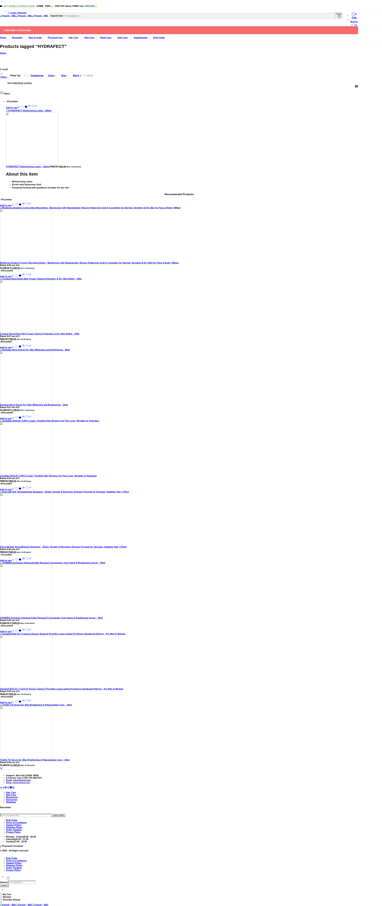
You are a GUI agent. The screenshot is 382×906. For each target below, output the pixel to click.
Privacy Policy (13, 832)
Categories (37, 75)
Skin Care (89, 37)
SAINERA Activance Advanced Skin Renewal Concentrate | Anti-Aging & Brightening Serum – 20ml (51, 618)
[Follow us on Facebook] (3, 788)
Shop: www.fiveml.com (18, 782)
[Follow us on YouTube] (11, 788)
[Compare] (35, 108)
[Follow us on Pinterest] (5, 788)
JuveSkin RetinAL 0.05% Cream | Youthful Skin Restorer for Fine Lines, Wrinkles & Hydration (48, 476)
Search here (57, 16)
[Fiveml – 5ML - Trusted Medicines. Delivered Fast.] (24, 16)
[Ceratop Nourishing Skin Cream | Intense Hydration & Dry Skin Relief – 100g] (179, 305)
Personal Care (55, 37)
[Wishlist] (24, 108)
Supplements (140, 37)
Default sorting (23, 83)
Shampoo (11, 802)
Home (3, 37)
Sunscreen (11, 799)
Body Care (105, 37)
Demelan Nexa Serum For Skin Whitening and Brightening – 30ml (34, 405)
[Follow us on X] (1, 788)
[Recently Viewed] (8, 879)
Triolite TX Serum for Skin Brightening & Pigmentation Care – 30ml (34, 760)
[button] (13, 108)
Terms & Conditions (16, 822)
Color (51, 75)
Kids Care (122, 37)
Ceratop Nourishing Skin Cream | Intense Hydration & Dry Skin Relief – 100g (39, 334)
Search (4, 882)
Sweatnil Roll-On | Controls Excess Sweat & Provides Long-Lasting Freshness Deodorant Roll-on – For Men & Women (61, 689)
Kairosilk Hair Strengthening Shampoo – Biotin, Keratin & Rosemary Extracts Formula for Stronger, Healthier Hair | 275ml (63, 547)
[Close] (1, 894)
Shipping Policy (14, 827)
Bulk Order (159, 37)
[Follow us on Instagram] (8, 788)
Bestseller (17, 37)
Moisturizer (12, 797)
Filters (3, 77)
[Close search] (2, 891)
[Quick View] (29, 108)
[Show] (1, 2)
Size (63, 75)
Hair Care (73, 37)
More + (77, 75)
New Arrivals (35, 37)
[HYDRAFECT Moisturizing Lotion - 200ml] (50, 137)
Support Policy (13, 825)
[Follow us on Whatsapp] (13, 788)
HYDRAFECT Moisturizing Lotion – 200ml (28, 166)
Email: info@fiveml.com (18, 780)
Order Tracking (14, 830)
